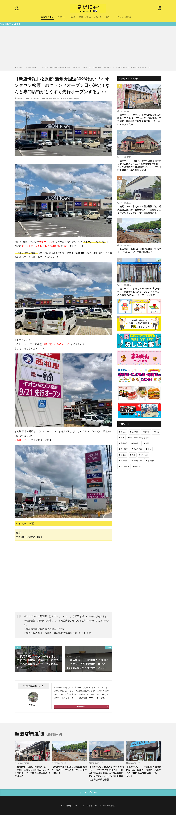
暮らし (109, 17)
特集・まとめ (85, 17)
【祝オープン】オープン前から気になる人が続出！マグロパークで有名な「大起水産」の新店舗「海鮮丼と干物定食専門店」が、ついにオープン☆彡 (139, 119)
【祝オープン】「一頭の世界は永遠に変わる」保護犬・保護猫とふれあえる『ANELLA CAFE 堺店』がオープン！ (143, 771)
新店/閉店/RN (47, 17)
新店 (64, 99)
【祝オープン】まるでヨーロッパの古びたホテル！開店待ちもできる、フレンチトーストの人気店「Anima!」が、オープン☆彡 (139, 291)
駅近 (157, 432)
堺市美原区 (125, 466)
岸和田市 (144, 455)
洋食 (147, 443)
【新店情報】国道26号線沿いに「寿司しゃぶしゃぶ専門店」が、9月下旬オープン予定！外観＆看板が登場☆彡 (32, 771)
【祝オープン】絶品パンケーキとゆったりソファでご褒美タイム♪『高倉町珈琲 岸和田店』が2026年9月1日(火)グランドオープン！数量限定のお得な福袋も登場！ (139, 165)
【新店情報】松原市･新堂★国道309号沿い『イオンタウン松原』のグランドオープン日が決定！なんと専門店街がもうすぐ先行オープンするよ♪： (95, 67)
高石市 (123, 432)
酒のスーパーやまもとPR (139, 438)
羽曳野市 (136, 443)
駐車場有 (76, 99)
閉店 (122, 438)
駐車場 (146, 432)
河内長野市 (137, 449)
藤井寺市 (124, 443)
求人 (149, 449)
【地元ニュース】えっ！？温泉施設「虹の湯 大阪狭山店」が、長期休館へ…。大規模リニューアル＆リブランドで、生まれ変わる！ (139, 209)
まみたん (98, 17)
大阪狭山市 (137, 461)
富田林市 (124, 461)
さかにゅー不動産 (123, 17)
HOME (19, 68)
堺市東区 (138, 466)
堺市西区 (151, 461)
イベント (61, 17)
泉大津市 (124, 449)
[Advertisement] (88, 47)
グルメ (72, 17)
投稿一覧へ (81, 706)
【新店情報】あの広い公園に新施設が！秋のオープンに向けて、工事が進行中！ (139, 251)
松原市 (69, 99)
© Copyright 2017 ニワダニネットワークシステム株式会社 (88, 805)
